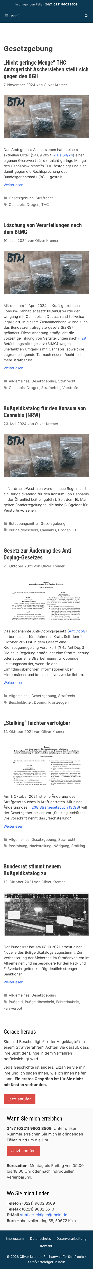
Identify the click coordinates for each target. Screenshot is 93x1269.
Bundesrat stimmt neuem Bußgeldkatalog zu (32, 870)
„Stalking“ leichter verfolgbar (37, 723)
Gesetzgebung (21, 198)
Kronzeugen (58, 702)
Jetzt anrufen (19, 1099)
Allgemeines (19, 381)
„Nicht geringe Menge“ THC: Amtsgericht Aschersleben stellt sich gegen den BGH (46, 69)
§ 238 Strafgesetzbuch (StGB (53, 807)
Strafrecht (44, 198)
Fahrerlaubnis (67, 1001)
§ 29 (82, 338)
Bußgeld (16, 1001)
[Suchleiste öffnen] (86, 16)
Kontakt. (46, 1246)
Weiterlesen (13, 184)
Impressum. (15, 1238)
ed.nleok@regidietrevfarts (43, 1215)
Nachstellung (40, 846)
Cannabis (17, 204)
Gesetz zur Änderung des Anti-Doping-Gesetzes (38, 554)
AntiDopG (77, 631)
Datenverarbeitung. (71, 1238)
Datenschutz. (40, 1238)
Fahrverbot (13, 1008)
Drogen (33, 204)
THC (45, 204)
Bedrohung (18, 846)
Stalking (78, 846)
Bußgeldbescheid (23, 530)
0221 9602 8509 (65, 4)
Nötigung (61, 846)
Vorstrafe (70, 387)
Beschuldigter (20, 702)
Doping (40, 702)
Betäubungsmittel (24, 523)
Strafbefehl (50, 387)
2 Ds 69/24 (63, 155)
